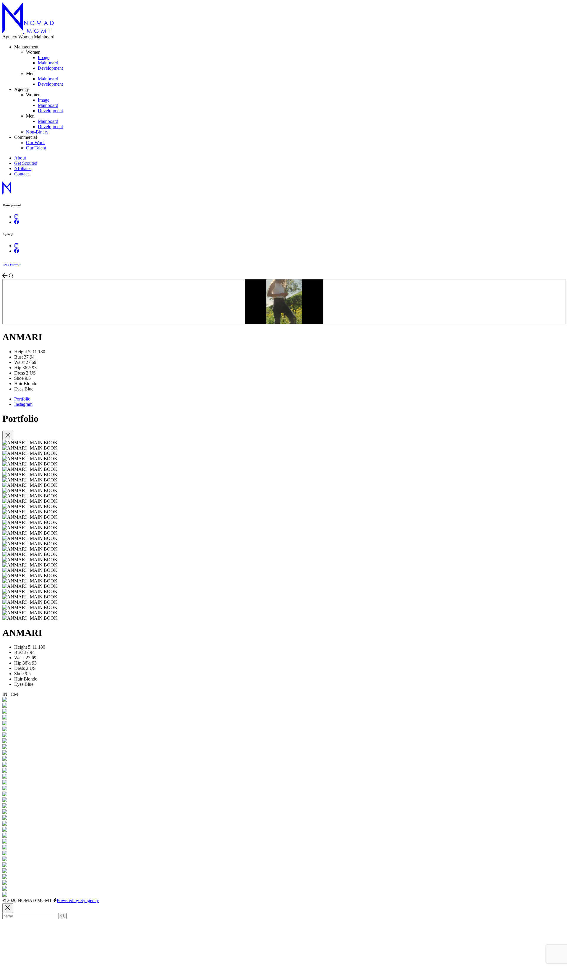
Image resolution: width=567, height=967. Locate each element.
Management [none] (26, 46)
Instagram (23, 404)
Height (20, 351)
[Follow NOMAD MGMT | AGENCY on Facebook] (16, 250)
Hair (18, 383)
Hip (17, 367)
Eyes (18, 388)
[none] (33, 52)
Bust (18, 356)
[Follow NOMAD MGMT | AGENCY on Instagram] (16, 245)
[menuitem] (43, 57)
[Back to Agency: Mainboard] (5, 276)
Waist (19, 362)
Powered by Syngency (78, 900)
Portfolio (22, 398)
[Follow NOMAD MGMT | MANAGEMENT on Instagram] (16, 216)
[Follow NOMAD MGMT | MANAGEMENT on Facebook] (16, 221)
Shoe (19, 378)
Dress (19, 372)
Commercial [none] (25, 137)
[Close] (7, 435)
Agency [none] (21, 89)
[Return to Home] (28, 31)
